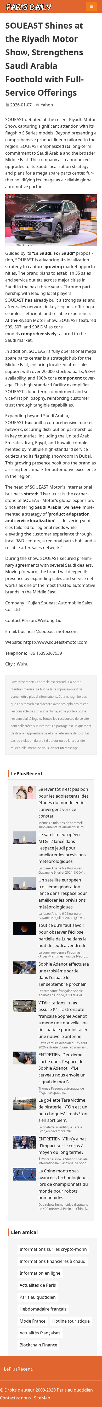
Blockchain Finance (38, 1345)
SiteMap (42, 1398)
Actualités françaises (40, 1333)
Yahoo (47, 105)
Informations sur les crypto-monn (53, 1249)
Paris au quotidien (38, 1297)
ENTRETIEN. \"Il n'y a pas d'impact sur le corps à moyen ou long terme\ (62, 1145)
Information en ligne (40, 1273)
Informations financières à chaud (53, 1261)
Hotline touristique (71, 1321)
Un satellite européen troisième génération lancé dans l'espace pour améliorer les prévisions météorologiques (62, 893)
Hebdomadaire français (43, 1309)
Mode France (33, 1321)
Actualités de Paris (38, 1285)
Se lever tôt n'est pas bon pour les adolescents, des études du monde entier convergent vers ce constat (63, 802)
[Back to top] (95, 1400)
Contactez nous (15, 1398)
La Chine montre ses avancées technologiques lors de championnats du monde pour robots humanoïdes (63, 1184)
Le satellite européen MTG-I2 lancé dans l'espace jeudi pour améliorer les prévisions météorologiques (62, 848)
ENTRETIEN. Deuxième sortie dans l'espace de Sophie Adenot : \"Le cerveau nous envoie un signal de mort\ (62, 1068)
